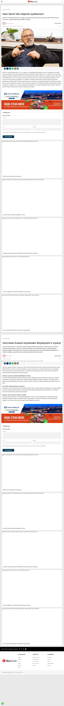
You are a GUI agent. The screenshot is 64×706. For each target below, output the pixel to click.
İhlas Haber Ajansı (9, 23)
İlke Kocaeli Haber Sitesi (17, 672)
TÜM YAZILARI (58, 23)
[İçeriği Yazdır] (18, 69)
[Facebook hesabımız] (19, 649)
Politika (19, 663)
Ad (3, 126)
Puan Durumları (36, 663)
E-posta (34, 126)
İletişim (48, 665)
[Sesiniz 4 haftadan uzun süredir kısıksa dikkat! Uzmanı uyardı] (32, 273)
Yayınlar (34, 665)
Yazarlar (49, 659)
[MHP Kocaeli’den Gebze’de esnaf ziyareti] (32, 158)
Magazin (19, 665)
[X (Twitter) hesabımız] (21, 649)
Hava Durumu (35, 661)
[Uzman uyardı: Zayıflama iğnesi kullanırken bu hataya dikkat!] (32, 312)
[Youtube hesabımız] (25, 649)
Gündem (59, 26)
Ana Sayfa (49, 657)
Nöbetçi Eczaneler (36, 657)
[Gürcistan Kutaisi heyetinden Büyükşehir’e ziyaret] (32, 196)
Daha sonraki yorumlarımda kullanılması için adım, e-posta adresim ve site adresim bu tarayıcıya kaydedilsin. (24, 132)
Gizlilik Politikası (50, 663)
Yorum (4, 117)
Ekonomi (19, 659)
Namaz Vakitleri (36, 659)
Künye (48, 661)
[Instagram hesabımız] (23, 649)
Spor (19, 661)
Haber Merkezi (9, 355)
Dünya (19, 667)
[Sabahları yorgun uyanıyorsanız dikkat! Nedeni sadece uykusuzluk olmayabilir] (32, 235)
